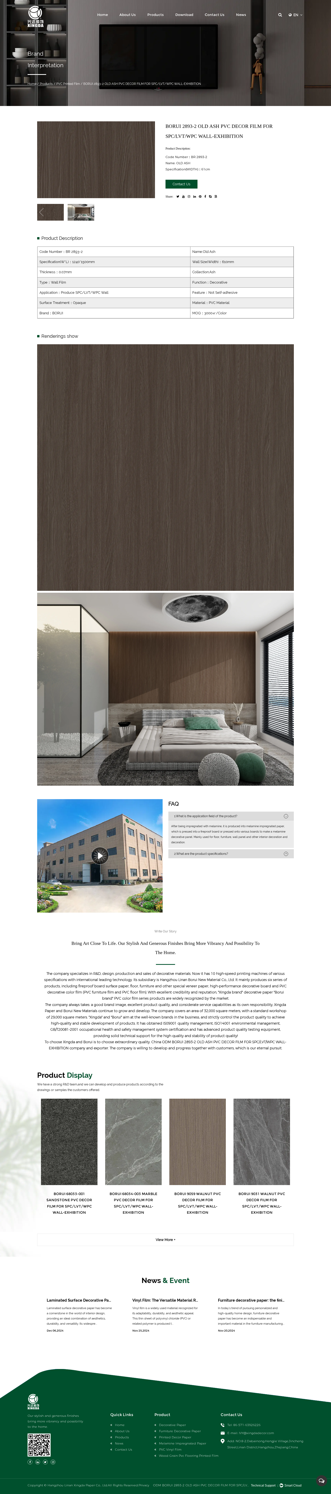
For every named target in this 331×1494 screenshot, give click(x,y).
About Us (127, 15)
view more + (165, 1240)
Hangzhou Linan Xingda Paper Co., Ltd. (78, 1485)
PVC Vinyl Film (170, 1449)
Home (102, 15)
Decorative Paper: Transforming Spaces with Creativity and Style (106, 1300)
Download (184, 15)
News (241, 15)
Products (155, 15)
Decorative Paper (172, 1425)
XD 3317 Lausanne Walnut (69, 1194)
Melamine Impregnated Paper (182, 1443)
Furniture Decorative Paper (180, 1431)
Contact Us (214, 15)
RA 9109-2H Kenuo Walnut (261, 1194)
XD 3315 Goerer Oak (133, 1194)
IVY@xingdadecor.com (256, 1433)
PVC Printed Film (68, 84)
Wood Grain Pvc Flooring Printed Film (188, 1456)
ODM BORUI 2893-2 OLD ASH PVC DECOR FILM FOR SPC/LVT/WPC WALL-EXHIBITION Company (227, 1485)
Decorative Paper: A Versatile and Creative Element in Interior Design (195, 1300)
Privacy (143, 1485)
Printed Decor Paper (175, 1437)
